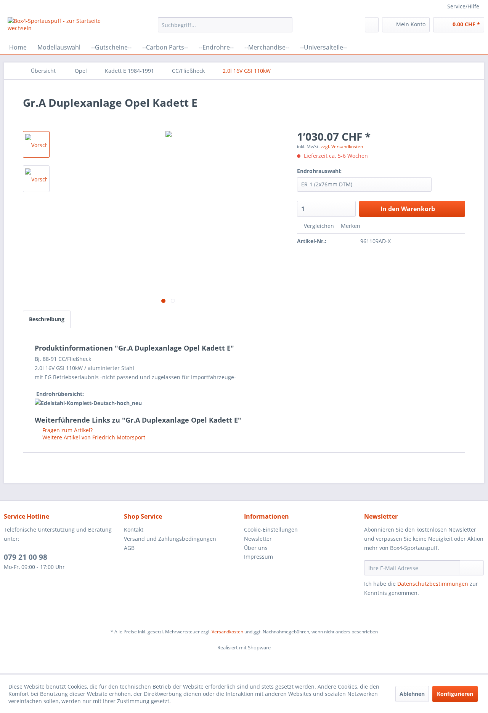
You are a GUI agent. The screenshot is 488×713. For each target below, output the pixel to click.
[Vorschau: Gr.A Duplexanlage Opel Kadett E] (36, 144)
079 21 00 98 (25, 557)
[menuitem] (225, 24)
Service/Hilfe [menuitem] (463, 6)
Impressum (258, 556)
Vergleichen (318, 225)
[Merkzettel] (372, 24)
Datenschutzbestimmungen (432, 583)
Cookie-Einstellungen (271, 529)
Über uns (256, 547)
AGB (129, 547)
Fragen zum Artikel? (67, 430)
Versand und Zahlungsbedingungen (170, 538)
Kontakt (133, 529)
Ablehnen (412, 693)
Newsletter (258, 538)
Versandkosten (227, 631)
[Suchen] (285, 24)
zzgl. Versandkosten (342, 146)
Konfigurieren (455, 693)
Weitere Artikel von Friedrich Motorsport (93, 437)
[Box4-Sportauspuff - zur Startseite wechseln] (65, 26)
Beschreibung (46, 319)
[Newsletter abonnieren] (472, 567)
